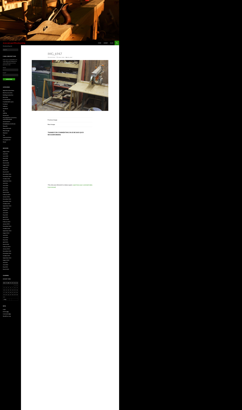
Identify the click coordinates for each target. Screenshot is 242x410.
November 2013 (7, 253)
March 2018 (6, 163)
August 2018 (6, 151)
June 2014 (5, 237)
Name (4, 67)
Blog (111, 43)
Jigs (4, 111)
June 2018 (5, 156)
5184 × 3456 (61, 57)
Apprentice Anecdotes (8, 90)
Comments (7, 314)
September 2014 (7, 230)
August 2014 (6, 233)
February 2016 (6, 194)
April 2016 (5, 190)
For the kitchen (6, 99)
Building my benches (8, 95)
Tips (4, 135)
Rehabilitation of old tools (9, 124)
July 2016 (5, 183)
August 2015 (6, 208)
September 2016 (7, 181)
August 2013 (6, 260)
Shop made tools (7, 128)
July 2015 (5, 210)
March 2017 (6, 172)
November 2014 (7, 226)
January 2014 (6, 249)
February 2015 (6, 221)
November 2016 (7, 176)
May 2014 (5, 239)
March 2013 (6, 269)
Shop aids (5, 126)
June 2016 (5, 185)
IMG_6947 (69, 57)
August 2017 (6, 165)
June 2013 (5, 264)
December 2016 (7, 174)
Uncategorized (6, 139)
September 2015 (7, 206)
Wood (4, 142)
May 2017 (5, 169)
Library (106, 43)
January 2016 (6, 197)
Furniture (5, 104)
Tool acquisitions (7, 137)
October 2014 (6, 228)
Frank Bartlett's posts (8, 101)
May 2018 (5, 158)
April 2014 (5, 242)
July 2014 (5, 235)
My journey (6, 115)
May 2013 (5, 267)
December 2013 (7, 251)
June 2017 (5, 167)
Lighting (5, 113)
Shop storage (6, 130)
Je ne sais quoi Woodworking (14, 43)
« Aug (4, 299)
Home (99, 43)
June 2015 (5, 212)
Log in (4, 309)
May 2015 (5, 215)
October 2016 (6, 178)
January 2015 (6, 224)
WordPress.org (7, 316)
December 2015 (7, 199)
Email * (4, 72)
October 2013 (6, 255)
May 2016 (5, 187)
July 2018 (5, 154)
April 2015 (5, 217)
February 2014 (6, 246)
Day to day (5, 97)
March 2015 (6, 219)
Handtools (5, 108)
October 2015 (6, 203)
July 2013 (5, 262)
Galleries (5, 106)
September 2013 (7, 258)
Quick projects (6, 121)
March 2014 (6, 244)
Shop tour (5, 133)
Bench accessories (7, 92)
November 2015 (7, 201)
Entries (6, 311)
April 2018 (5, 160)
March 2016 (6, 192)
